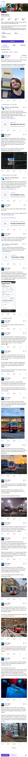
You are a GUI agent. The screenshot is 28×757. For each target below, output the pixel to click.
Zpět (4, 1)
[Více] (26, 100)
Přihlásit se (13, 755)
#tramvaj (15, 52)
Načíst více (14, 747)
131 (9, 19)
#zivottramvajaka (5, 52)
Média (14, 45)
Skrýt (22, 68)
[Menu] (25, 41)
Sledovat (12, 41)
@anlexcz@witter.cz (5, 16)
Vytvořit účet (5, 755)
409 (2, 19)
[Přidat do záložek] (20, 100)
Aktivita (5, 45)
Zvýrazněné (23, 45)
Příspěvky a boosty (5, 49)
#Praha (11, 52)
